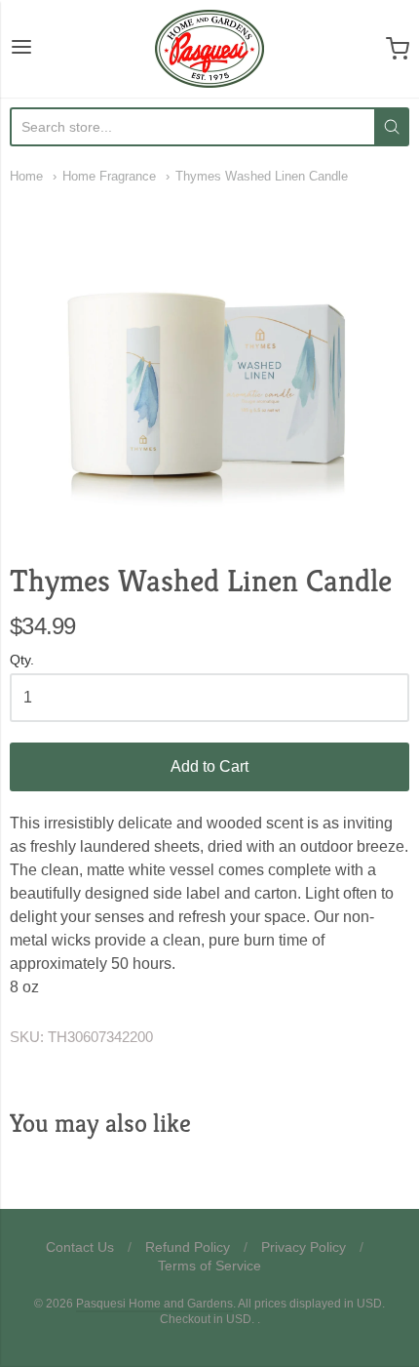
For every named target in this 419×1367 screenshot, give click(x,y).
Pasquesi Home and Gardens (154, 1303)
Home (26, 176)
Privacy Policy (303, 1247)
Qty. (22, 660)
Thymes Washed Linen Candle (261, 176)
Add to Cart (209, 766)
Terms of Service (209, 1265)
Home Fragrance (109, 176)
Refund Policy (187, 1247)
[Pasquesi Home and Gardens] (209, 49)
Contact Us (80, 1247)
